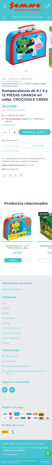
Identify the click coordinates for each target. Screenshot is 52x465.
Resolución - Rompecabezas (20, 79)
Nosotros (6, 308)
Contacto (5, 343)
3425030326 (11, 361)
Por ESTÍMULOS (8, 318)
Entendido (45, 462)
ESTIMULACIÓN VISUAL (11, 333)
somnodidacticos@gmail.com (18, 366)
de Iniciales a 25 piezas (11, 81)
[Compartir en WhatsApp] (4, 176)
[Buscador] (5, 6)
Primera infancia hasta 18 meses (27, 17)
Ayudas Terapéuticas (10, 338)
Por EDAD (6, 323)
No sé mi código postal (10, 151)
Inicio (4, 79)
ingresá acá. (43, 448)
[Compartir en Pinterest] (21, 176)
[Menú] (4, 17)
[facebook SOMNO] (12, 390)
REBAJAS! (5, 313)
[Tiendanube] (10, 455)
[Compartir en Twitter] (16, 176)
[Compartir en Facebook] (10, 176)
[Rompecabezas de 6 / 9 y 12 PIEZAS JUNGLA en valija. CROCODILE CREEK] (27, 260)
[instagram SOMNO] (5, 390)
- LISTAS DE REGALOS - (11, 328)
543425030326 (12, 356)
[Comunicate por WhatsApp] (48, 453)
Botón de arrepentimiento (14, 450)
